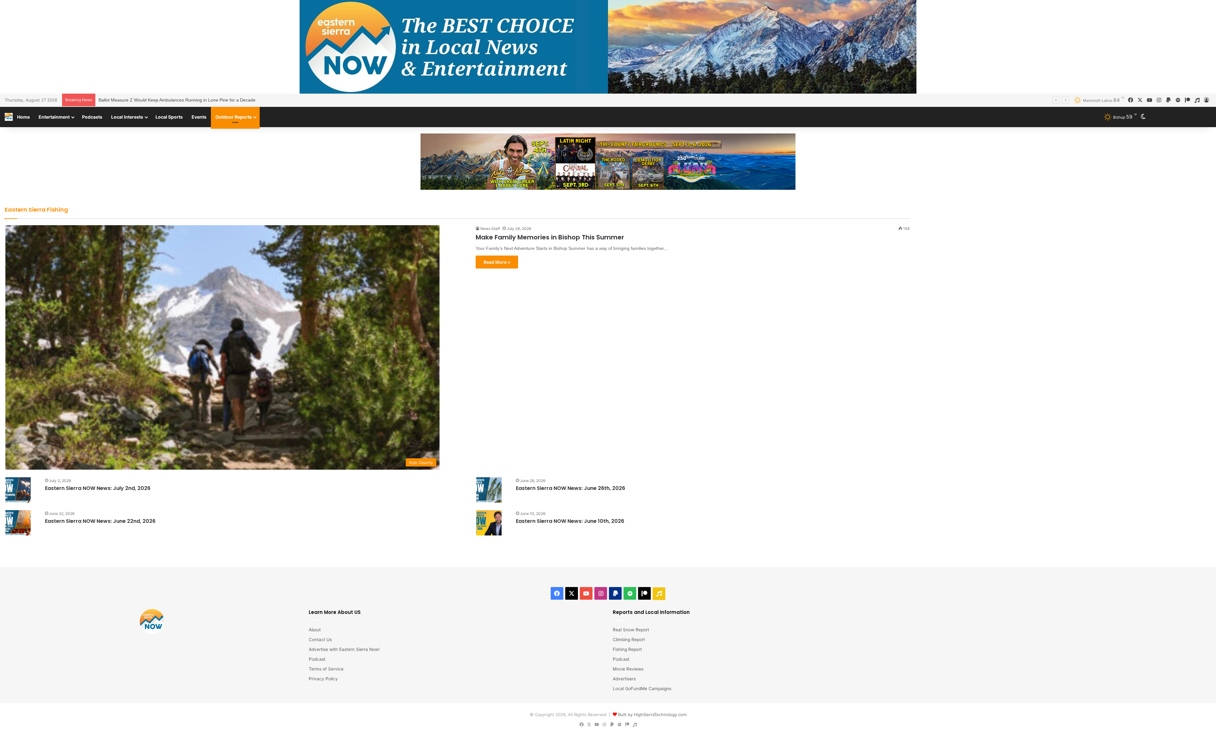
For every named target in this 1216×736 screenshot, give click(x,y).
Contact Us (320, 639)
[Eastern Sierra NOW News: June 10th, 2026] (489, 522)
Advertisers (624, 678)
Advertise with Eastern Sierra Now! (344, 649)
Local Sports (169, 117)
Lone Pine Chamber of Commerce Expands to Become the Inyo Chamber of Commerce (186, 99)
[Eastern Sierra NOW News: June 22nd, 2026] (18, 522)
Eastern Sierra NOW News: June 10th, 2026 (570, 521)
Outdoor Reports (233, 117)
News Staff (490, 228)
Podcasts (92, 117)
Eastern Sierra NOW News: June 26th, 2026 (570, 488)
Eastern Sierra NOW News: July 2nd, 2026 (97, 488)
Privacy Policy (323, 678)
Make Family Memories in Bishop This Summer (550, 237)
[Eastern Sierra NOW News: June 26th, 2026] (489, 490)
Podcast (317, 659)
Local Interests (127, 117)
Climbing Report (629, 639)
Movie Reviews (628, 668)
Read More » (497, 262)
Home (23, 117)
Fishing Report (627, 649)
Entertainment (54, 117)
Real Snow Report (631, 629)
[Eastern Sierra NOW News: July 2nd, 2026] (18, 490)
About (315, 629)
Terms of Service (326, 668)
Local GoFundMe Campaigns (642, 688)
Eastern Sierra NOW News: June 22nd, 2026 (100, 521)
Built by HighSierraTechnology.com (652, 714)
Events (199, 117)
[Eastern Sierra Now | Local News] (9, 117)
